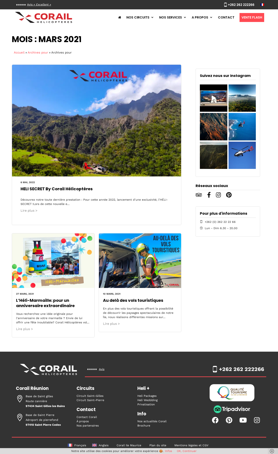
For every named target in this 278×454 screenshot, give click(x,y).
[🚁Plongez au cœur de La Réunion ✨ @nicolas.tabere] (213, 155)
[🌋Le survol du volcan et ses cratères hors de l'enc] (213, 126)
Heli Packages (147, 395)
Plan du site (157, 445)
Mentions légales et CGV (191, 445)
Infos (168, 451)
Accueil (19, 52)
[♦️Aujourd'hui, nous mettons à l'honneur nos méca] (213, 98)
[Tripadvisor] (232, 412)
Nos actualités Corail (151, 421)
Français (80, 445)
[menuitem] (262, 4)
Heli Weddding (147, 400)
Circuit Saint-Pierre (90, 400)
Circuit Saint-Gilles (90, 395)
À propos (83, 421)
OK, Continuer (187, 451)
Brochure (143, 425)
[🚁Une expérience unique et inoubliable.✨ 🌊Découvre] (242, 126)
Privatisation (146, 404)
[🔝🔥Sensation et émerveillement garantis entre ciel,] (242, 98)
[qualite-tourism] (232, 393)
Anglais (103, 445)
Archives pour (38, 52)
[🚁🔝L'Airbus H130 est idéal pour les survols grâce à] (242, 155)
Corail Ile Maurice (129, 445)
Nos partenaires (88, 425)
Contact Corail (87, 417)
